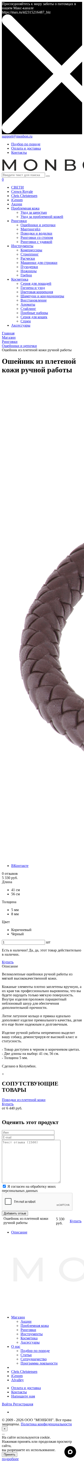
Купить (8, 1104)
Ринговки (28, 1330)
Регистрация (23, 1404)
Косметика (29, 1338)
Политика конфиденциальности (46, 1424)
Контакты (19, 152)
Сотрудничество (34, 1359)
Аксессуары (30, 1342)
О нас (15, 1346)
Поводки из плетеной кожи (24, 1100)
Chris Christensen (24, 1372)
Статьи (26, 1355)
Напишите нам (23, 1396)
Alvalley (17, 1380)
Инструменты (32, 1334)
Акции (26, 1321)
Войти (7, 1404)
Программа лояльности (39, 1363)
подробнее (10, 1459)
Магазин (18, 1317)
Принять (9, 1454)
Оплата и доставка (26, 148)
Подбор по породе (25, 144)
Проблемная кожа (35, 1326)
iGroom (17, 1376)
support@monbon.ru (17, 136)
